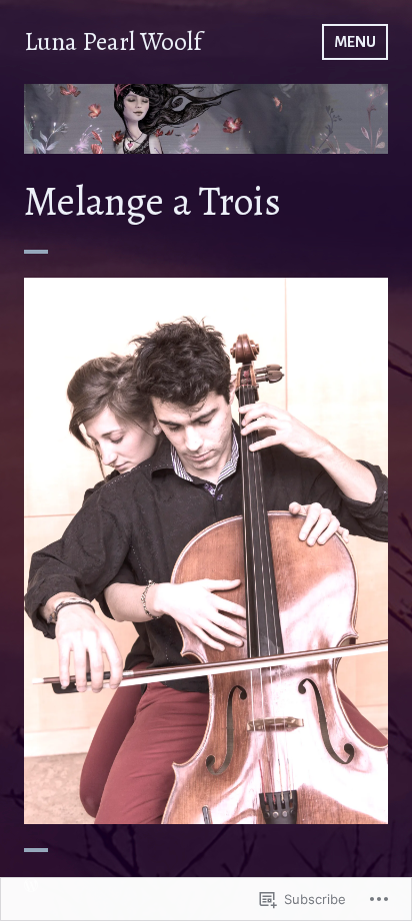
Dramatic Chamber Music (206, 567)
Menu (355, 42)
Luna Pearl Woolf (113, 42)
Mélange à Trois (206, 537)
